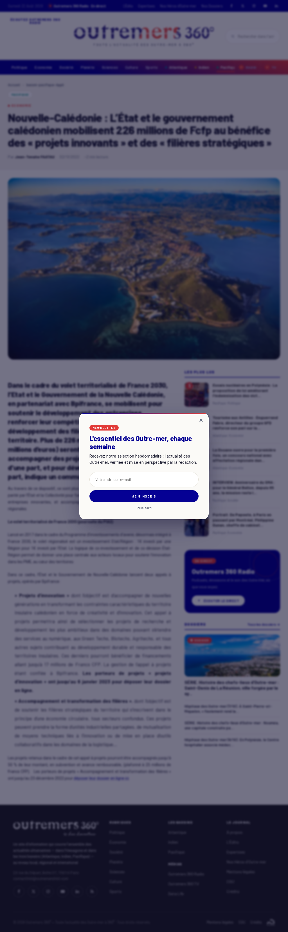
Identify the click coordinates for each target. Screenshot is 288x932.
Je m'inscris (144, 496)
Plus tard (144, 508)
